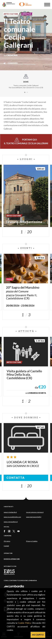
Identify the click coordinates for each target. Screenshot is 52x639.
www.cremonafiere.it (11, 522)
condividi (13, 63)
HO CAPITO (38, 635)
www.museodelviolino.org (12, 517)
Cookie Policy (24, 623)
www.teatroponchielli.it (33, 517)
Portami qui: (26, 141)
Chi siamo (7, 541)
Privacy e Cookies (31, 541)
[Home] (17, 4)
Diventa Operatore (12, 559)
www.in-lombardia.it (10, 512)
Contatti (6, 546)
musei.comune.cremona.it (35, 512)
